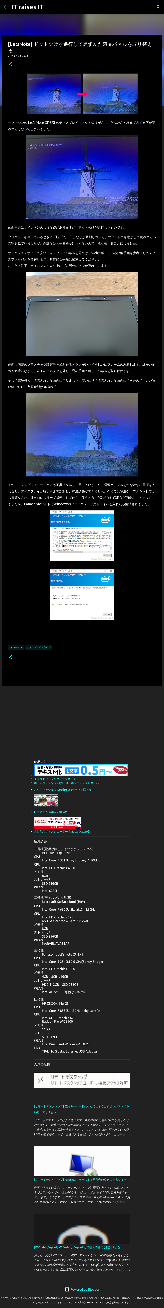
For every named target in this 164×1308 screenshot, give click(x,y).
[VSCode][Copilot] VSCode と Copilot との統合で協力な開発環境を (77, 1247)
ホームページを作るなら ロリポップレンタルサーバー (68, 783)
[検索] (158, 7)
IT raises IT (27, 6)
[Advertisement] (82, 720)
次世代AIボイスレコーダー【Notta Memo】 (62, 831)
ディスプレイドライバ (39, 647)
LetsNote (16, 647)
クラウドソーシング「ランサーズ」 (56, 779)
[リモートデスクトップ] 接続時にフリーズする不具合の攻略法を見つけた (80, 1179)
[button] (10, 64)
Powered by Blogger (84, 1289)
